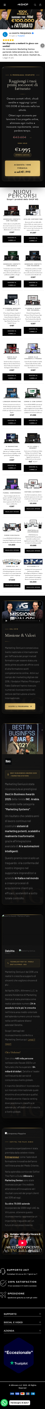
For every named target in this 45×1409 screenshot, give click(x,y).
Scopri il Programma (18, 706)
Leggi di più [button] (8, 58)
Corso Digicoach (12, 535)
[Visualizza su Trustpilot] (5, 34)
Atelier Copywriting (33, 219)
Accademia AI (33, 566)
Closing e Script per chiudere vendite (33, 310)
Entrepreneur (12, 1156)
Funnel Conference (12, 493)
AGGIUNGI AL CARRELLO (12, 239)
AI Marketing (12, 446)
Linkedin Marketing (12, 401)
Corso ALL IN (12, 566)
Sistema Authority (33, 492)
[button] (2, 46)
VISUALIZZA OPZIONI (12, 512)
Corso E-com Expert (33, 401)
